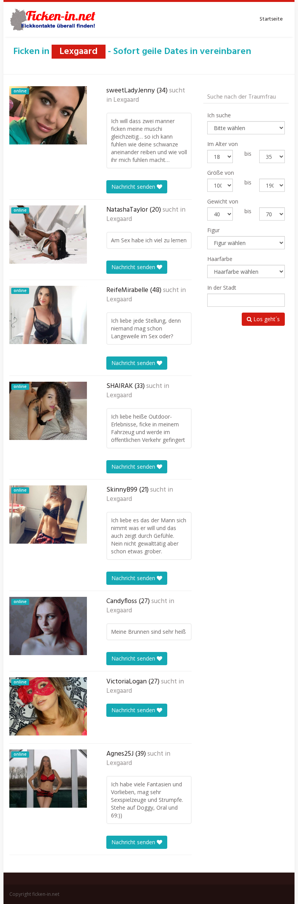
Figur (213, 230)
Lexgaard (126, 100)
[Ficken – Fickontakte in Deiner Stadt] (53, 19)
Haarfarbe (219, 259)
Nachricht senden (134, 186)
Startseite (271, 19)
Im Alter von (222, 144)
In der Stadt (221, 287)
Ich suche (219, 115)
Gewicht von (222, 201)
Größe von (220, 172)
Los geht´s (266, 319)
